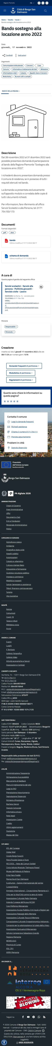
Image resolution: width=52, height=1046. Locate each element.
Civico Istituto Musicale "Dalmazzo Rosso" (23, 867)
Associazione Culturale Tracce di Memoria (22, 917)
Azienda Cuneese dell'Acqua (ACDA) (20, 902)
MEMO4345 (11, 940)
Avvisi (17, 19)
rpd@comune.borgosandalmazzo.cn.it (22, 758)
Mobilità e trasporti (13, 580)
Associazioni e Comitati (15, 664)
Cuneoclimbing (12, 886)
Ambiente (10, 545)
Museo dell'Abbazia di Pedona (18, 871)
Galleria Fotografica (14, 653)
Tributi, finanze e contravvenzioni (19, 588)
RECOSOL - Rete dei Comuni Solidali (21, 863)
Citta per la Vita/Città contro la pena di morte (24, 894)
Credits (9, 823)
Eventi (8, 641)
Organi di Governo (13, 505)
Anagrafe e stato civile (15, 549)
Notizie (9, 609)
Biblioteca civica (12, 624)
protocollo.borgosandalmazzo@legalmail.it (24, 689)
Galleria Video (11, 657)
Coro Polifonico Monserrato (17, 906)
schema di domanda (19, 255)
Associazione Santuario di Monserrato (21, 929)
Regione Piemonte (9, 3)
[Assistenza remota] (43, 1030)
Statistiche (10, 831)
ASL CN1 (10, 948)
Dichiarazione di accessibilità (17, 777)
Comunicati (10, 613)
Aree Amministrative (14, 509)
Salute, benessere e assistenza (18, 584)
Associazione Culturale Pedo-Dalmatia (21, 898)
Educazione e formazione (16, 569)
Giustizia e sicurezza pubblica (17, 572)
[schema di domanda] (6, 256)
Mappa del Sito (12, 834)
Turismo (9, 592)
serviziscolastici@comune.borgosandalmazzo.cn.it (22, 304)
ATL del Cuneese (13, 848)
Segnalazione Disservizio (16, 796)
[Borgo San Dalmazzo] (13, 11)
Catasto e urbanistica (14, 561)
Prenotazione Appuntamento (18, 792)
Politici (8, 528)
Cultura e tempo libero (15, 565)
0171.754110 (10, 680)
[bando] (6, 241)
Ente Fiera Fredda (13, 875)
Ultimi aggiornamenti (14, 827)
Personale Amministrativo (16, 524)
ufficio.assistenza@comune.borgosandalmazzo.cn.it (21, 308)
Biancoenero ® (19, 1036)
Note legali (10, 815)
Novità (10, 19)
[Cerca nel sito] (45, 11)
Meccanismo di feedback (16, 780)
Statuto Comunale (13, 807)
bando (12, 240)
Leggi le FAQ (11, 788)
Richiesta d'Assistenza (15, 800)
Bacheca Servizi (12, 804)
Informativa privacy (14, 811)
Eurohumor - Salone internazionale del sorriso (24, 882)
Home (3, 19)
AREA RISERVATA (26, 1042)
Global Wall (10, 852)
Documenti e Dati (13, 517)
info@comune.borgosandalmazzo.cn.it (22, 692)
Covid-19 (10, 617)
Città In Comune (34, 1030)
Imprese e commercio (14, 576)
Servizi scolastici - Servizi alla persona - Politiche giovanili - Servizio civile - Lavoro (19, 288)
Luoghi (9, 645)
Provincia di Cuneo (13, 944)
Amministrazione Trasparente (18, 773)
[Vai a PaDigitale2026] (16, 493)
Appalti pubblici (12, 553)
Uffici (8, 513)
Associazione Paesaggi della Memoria (21, 913)
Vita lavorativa (12, 596)
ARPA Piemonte (12, 952)
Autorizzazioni (11, 557)
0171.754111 (10, 677)
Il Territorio (10, 649)
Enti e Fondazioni (13, 521)
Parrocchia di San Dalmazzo (17, 879)
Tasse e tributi (11, 620)
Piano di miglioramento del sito (18, 784)
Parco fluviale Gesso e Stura (17, 859)
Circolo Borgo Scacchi (14, 855)
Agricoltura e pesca (14, 542)
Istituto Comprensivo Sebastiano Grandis (22, 933)
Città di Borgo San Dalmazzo (26, 10)
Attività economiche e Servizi (18, 661)
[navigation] (4, 10)
